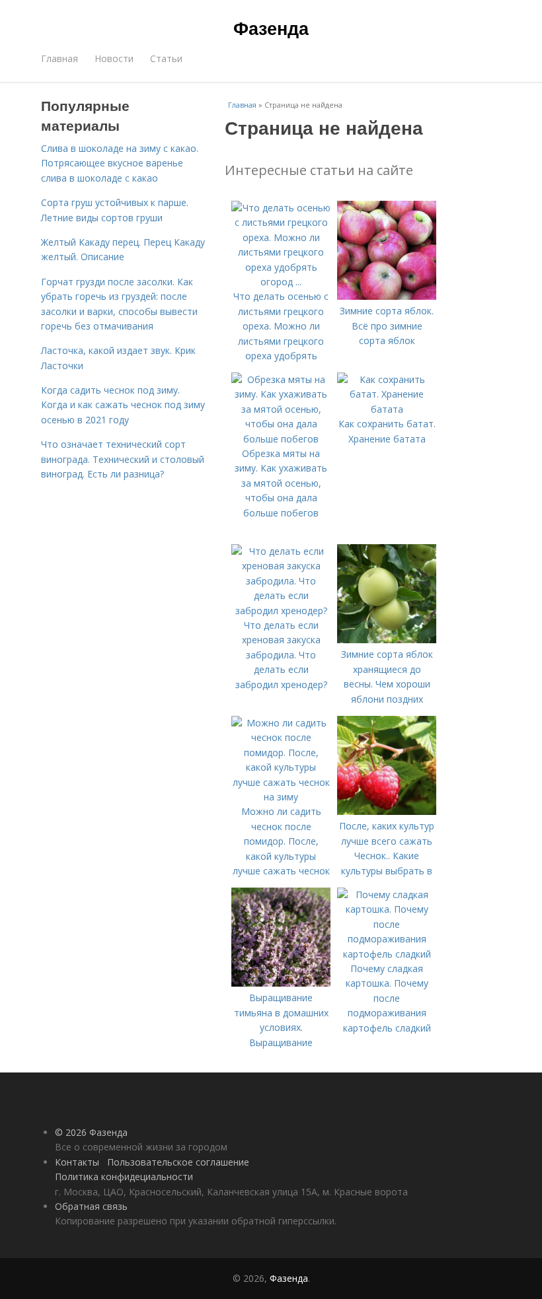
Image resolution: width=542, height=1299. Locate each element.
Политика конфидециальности (124, 1176)
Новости (114, 58)
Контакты (77, 1162)
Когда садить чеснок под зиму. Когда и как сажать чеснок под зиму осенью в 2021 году (123, 405)
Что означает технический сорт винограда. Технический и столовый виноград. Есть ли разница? (122, 459)
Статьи (166, 58)
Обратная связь (91, 1206)
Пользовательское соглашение (178, 1162)
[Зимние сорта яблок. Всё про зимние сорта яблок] (386, 296)
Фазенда (271, 27)
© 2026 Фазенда (91, 1132)
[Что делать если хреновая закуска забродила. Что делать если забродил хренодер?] (280, 610)
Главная (59, 58)
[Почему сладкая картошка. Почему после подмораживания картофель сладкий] (386, 954)
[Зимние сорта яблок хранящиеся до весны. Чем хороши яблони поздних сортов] (386, 639)
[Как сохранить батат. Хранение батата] (386, 409)
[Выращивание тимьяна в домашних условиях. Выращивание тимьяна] (280, 983)
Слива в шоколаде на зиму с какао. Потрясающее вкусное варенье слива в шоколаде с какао (119, 163)
